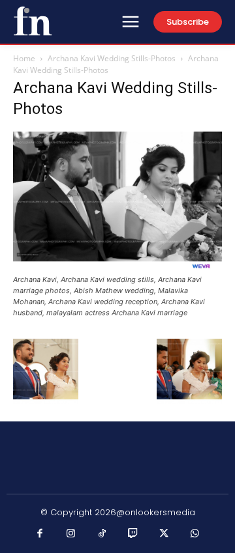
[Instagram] (71, 534)
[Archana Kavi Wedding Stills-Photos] (117, 267)
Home (24, 58)
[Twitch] (133, 534)
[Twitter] (164, 534)
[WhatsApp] (195, 534)
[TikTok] (102, 534)
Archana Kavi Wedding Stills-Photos (112, 58)
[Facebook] (40, 534)
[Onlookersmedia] (32, 21)
